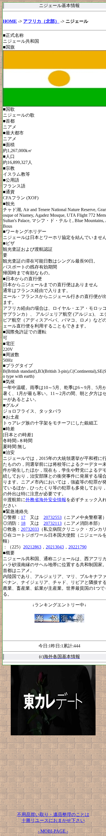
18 (23, 523)
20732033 (30, 529)
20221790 (77, 546)
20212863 (32, 546)
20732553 (53, 517)
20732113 (53, 523)
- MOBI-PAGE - (53, 831)
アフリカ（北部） (41, 21)
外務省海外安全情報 (45, 499)
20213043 (55, 546)
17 (23, 517)
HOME (10, 21)
